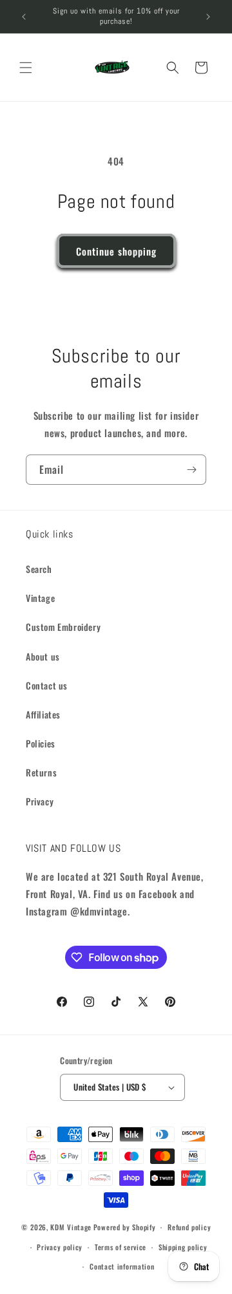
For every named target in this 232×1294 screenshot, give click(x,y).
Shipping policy (183, 1247)
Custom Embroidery (63, 626)
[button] (26, 67)
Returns (41, 772)
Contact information (122, 1266)
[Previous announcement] (24, 17)
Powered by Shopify (124, 1227)
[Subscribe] (191, 470)
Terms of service (120, 1247)
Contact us (47, 685)
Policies (40, 743)
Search (39, 569)
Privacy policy (59, 1247)
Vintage (40, 598)
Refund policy (189, 1227)
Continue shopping (116, 251)
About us (43, 656)
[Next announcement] (208, 17)
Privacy (39, 801)
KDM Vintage (71, 1227)
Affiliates (43, 714)
